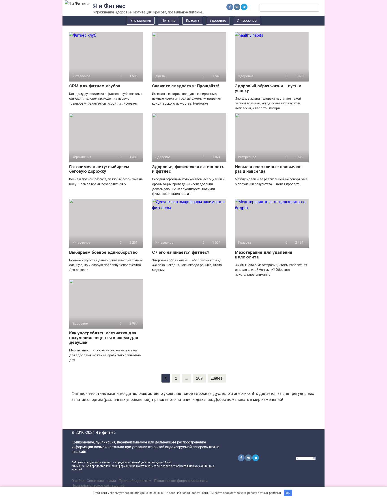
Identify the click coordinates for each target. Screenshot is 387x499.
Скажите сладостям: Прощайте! (185, 85)
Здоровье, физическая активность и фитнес (188, 169)
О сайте (77, 481)
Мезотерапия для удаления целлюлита (263, 255)
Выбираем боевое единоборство (103, 252)
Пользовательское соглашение (98, 485)
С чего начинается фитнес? (180, 252)
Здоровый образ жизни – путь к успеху (268, 88)
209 (199, 378)
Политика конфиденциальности (181, 481)
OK (288, 493)
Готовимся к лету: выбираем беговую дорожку (99, 169)
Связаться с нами (101, 481)
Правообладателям (135, 481)
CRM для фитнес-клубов (94, 85)
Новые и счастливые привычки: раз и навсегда (268, 169)
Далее (217, 378)
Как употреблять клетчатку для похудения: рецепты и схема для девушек (103, 337)
